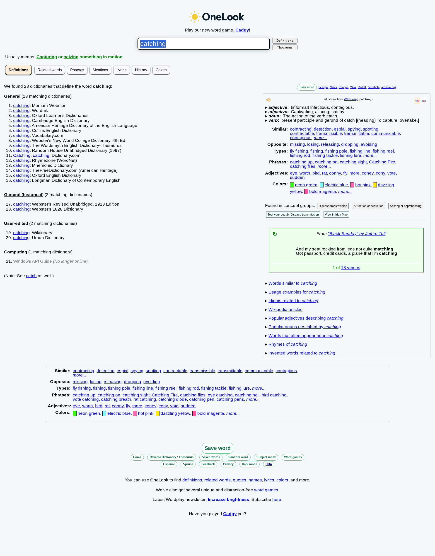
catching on (326, 162)
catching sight (353, 162)
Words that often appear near (305, 335)
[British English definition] (423, 100)
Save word (307, 87)
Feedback (208, 464)
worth (305, 173)
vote (391, 173)
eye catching (220, 395)
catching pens (230, 399)
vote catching (86, 399)
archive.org (388, 87)
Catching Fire (382, 162)
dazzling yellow (175, 413)
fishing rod (300, 155)
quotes (239, 480)
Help (269, 464)
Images (343, 87)
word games (266, 490)
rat (324, 173)
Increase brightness (228, 499)
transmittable (356, 133)
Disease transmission (333, 206)
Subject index (266, 457)
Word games (293, 457)
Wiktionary (351, 99)
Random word (238, 457)
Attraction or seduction (368, 206)
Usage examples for (296, 292)
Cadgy (242, 30)
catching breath (116, 399)
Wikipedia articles (285, 309)
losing (313, 144)
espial (340, 129)
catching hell (247, 395)
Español (169, 464)
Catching (22, 155)
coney (368, 173)
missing (297, 144)
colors (282, 480)
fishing (316, 151)
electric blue (336, 184)
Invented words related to (301, 353)
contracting (301, 129)
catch (31, 275)
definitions (192, 480)
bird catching (274, 395)
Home (137, 457)
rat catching (144, 399)
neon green (306, 184)
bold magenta (322, 191)
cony (380, 173)
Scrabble (373, 87)
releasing (330, 144)
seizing (71, 56)
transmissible (329, 133)
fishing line (360, 151)
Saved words (211, 457)
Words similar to (292, 283)
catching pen (201, 399)
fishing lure (350, 155)
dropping (349, 144)
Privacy (228, 464)
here (276, 499)
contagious (301, 137)
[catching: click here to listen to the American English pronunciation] (268, 101)
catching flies (302, 166)
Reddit (362, 87)
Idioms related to (293, 300)
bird (316, 173)
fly (345, 173)
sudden (297, 177)
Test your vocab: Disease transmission (293, 214)
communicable (385, 133)
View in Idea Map (336, 214)
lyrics (269, 480)
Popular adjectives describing (305, 318)
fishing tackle (325, 155)
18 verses (350, 267)
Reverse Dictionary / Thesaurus (171, 457)
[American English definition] (417, 100)
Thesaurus (284, 47)
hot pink (363, 184)
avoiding (369, 144)
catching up (301, 162)
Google (323, 87)
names (255, 480)
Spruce (188, 464)
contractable (302, 133)
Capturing (46, 56)
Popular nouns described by (304, 326)
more (355, 173)
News (333, 87)
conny (335, 173)
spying (354, 129)
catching (21, 105)
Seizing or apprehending (405, 206)
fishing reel (383, 151)
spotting (370, 129)
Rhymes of (287, 344)
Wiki (353, 87)
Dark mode (249, 464)
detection (323, 129)
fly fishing (299, 151)
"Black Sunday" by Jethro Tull (356, 233)
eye (293, 173)
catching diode (172, 399)
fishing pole (336, 151)
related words (217, 480)
